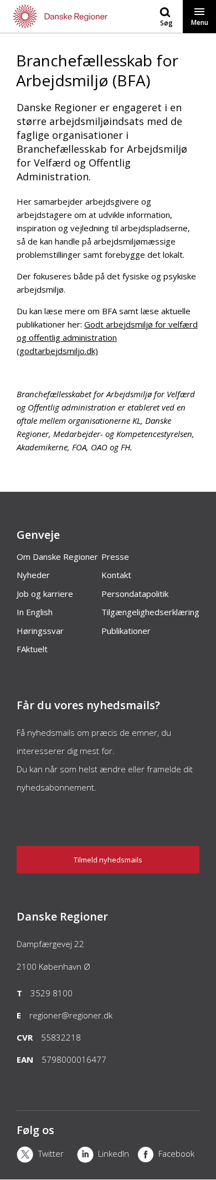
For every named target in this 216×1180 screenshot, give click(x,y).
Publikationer (126, 630)
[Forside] (54, 16)
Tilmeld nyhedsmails (108, 860)
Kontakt (116, 574)
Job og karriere (45, 593)
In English (35, 611)
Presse (115, 556)
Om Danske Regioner (57, 556)
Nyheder (33, 574)
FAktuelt (32, 648)
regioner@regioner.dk (70, 1015)
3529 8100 (51, 993)
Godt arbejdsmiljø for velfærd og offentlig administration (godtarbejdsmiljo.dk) (107, 337)
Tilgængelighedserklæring (150, 611)
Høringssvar (40, 630)
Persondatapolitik (134, 593)
